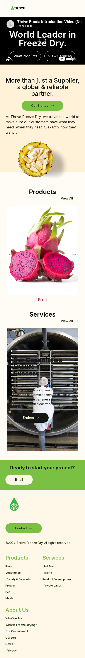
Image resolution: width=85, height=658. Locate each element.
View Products (25, 56)
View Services (60, 56)
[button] (11, 254)
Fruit (42, 299)
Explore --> (31, 417)
